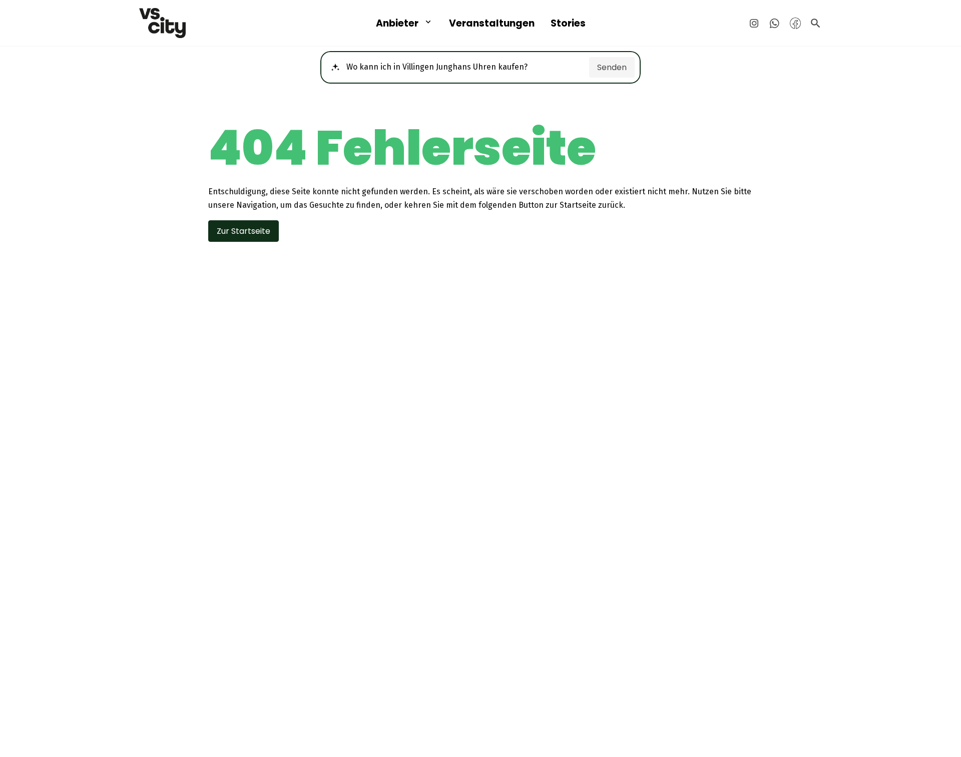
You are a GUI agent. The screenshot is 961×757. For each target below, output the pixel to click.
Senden (612, 67)
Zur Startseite (243, 231)
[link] (204, 23)
